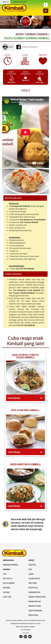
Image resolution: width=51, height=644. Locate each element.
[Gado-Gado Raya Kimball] (25, 486)
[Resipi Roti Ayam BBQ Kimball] (25, 432)
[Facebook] (5, 524)
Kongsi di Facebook (29, 47)
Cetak (10, 47)
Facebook (46, 5)
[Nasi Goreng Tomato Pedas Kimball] (25, 378)
